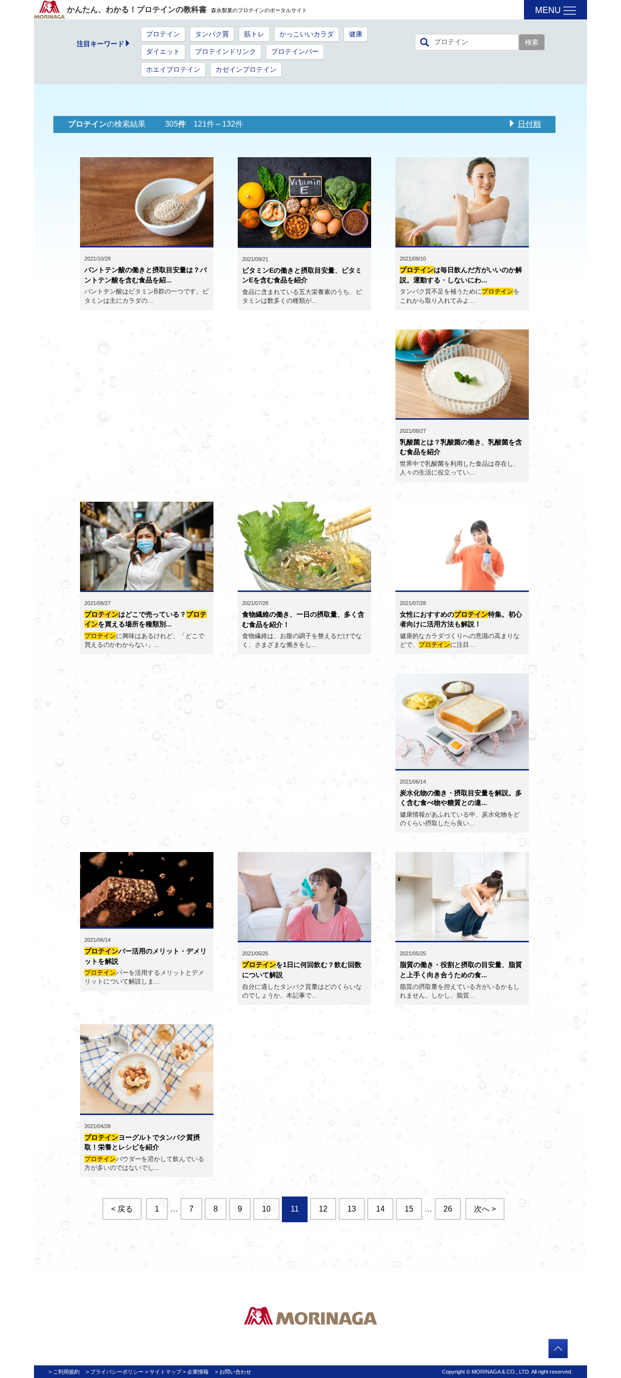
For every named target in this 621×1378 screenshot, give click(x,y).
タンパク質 (212, 34)
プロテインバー (295, 51)
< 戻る (122, 1209)
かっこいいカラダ (306, 34)
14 (380, 1209)
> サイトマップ (163, 1372)
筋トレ (254, 34)
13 (351, 1209)
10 (266, 1209)
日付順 (529, 124)
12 (323, 1209)
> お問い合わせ (233, 1372)
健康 (355, 34)
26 (447, 1209)
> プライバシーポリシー (115, 1372)
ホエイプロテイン (173, 69)
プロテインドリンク (225, 51)
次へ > (485, 1209)
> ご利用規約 (64, 1372)
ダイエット (163, 51)
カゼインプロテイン (246, 69)
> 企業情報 (196, 1372)
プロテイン (163, 34)
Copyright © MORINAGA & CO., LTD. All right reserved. (507, 1372)
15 (409, 1209)
